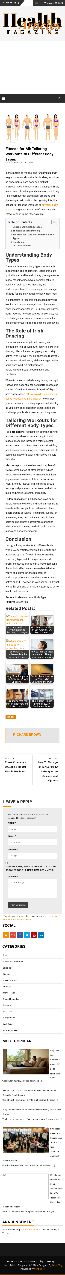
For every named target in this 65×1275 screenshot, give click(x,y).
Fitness (11, 717)
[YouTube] (34, 935)
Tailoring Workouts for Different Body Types (33, 236)
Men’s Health (9, 993)
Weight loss (9, 1018)
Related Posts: (24, 245)
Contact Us (21, 1261)
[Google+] (13, 935)
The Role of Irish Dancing (26, 230)
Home (10, 1261)
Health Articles (10, 980)
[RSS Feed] (6, 935)
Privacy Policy (36, 1261)
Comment (14, 876)
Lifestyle (7, 986)
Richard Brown (12, 162)
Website (13, 849)
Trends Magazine (29, 1229)
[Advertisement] (32, 67)
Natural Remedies (11, 999)
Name (12, 822)
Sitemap (51, 1261)
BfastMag (57, 1265)
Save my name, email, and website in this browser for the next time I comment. (31, 868)
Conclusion (19, 242)
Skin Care (7, 1011)
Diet (5, 955)
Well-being (8, 1024)
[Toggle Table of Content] (52, 222)
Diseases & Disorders (13, 961)
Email (12, 836)
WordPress (39, 1268)
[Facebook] (20, 935)
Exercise (7, 968)
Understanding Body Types (27, 227)
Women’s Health (10, 1030)
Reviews (7, 1005)
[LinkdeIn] (41, 935)
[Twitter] (27, 935)
